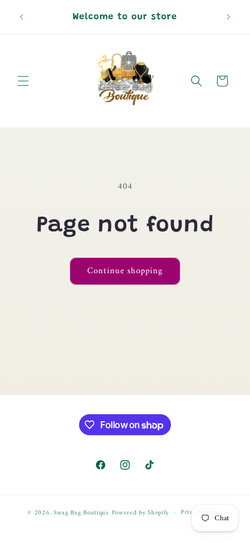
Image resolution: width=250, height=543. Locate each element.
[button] (23, 81)
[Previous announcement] (21, 17)
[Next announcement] (228, 17)
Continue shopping (125, 271)
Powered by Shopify (141, 513)
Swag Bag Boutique (81, 513)
